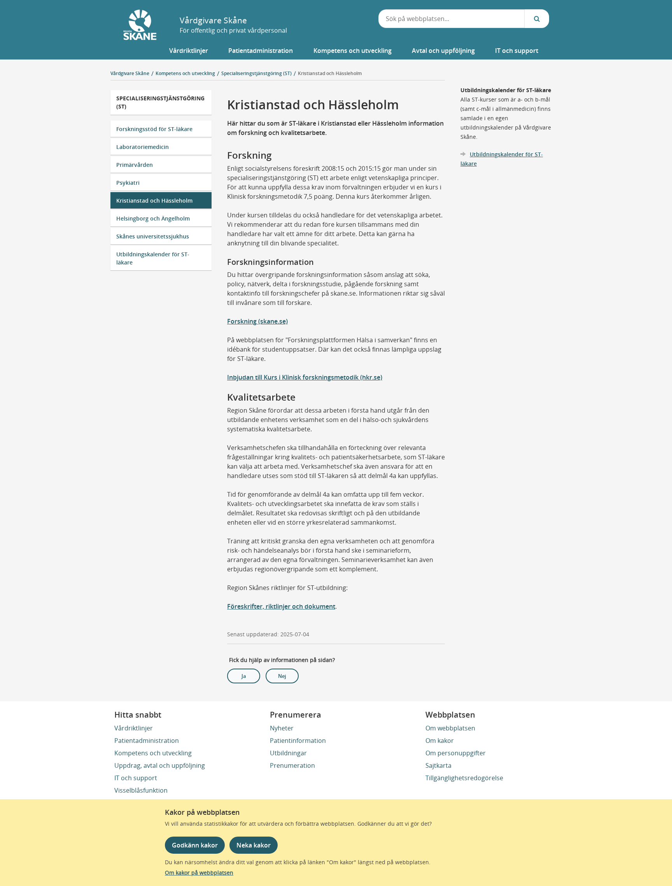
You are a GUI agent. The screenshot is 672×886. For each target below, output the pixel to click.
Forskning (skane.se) (257, 321)
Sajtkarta (438, 765)
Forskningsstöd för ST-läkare (154, 129)
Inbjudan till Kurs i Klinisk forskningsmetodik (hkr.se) (304, 377)
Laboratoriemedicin (142, 147)
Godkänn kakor (195, 845)
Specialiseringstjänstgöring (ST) (160, 102)
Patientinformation (298, 740)
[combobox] (451, 18)
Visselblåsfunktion (141, 790)
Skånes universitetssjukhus (152, 236)
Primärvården (134, 164)
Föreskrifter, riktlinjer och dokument (281, 606)
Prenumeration (292, 765)
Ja (244, 675)
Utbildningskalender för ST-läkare (152, 258)
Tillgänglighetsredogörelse (464, 778)
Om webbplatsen (450, 728)
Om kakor (439, 740)
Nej (282, 675)
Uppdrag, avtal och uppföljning (159, 765)
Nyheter (282, 728)
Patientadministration (146, 740)
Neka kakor (253, 845)
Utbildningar (288, 753)
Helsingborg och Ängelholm (153, 218)
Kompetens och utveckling (153, 753)
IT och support (135, 778)
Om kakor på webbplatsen (199, 872)
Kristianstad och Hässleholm (330, 73)
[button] (188, 50)
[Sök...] (537, 18)
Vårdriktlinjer (133, 728)
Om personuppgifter (455, 753)
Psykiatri (128, 182)
